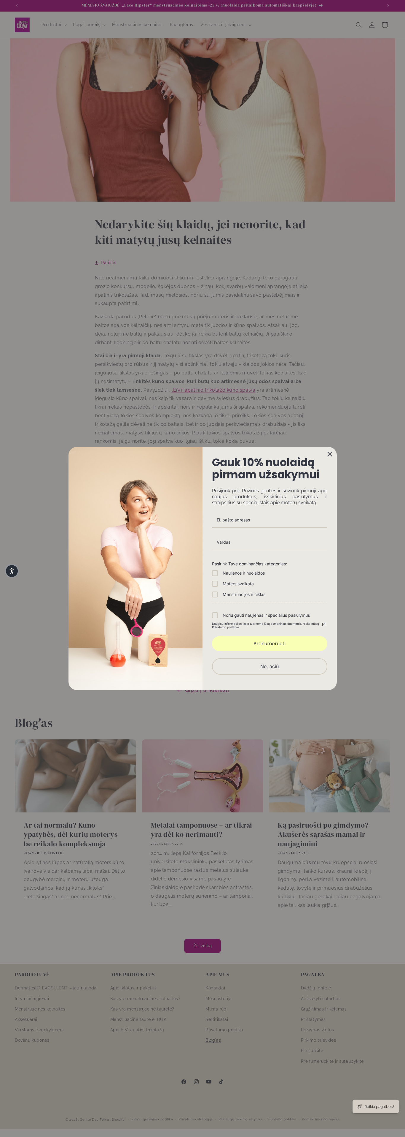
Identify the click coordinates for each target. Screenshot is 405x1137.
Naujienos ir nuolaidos (244, 572)
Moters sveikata (238, 583)
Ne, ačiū (269, 666)
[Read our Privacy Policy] (323, 624)
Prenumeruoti (269, 643)
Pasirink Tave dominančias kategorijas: (249, 563)
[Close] (330, 454)
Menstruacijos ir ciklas (244, 594)
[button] (12, 571)
